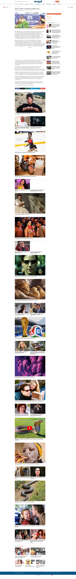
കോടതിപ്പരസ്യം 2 (49, 18)
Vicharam (26, 4)
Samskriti (54, 4)
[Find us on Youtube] (19, 1)
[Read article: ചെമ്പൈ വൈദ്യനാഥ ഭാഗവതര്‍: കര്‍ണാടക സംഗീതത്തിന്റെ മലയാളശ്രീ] (40, 562)
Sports (31, 4)
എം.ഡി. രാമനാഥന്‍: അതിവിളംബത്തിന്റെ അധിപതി (30, 566)
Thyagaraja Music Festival (31, 85)
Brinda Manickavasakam (20, 85)
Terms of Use (50, 572)
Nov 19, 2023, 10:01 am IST (26, 10)
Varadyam (18, 6)
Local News (48, 4)
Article (37, 563)
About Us (44, 572)
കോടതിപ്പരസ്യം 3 (49, 20)
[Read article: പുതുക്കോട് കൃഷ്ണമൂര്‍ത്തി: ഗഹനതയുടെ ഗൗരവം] (19, 562)
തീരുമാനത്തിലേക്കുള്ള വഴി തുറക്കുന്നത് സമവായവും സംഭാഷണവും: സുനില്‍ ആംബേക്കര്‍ (56, 26)
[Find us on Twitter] (17, 1)
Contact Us (47, 572)
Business (58, 4)
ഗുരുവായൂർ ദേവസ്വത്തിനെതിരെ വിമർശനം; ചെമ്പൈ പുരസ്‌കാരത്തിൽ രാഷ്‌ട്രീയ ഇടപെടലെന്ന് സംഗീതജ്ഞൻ (21, 556)
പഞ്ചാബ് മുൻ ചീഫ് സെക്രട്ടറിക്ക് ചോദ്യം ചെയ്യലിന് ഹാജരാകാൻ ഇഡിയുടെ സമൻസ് (56, 47)
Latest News (20, 4)
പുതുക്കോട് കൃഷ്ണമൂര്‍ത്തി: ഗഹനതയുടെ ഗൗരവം (18, 566)
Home (15, 6)
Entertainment (37, 4)
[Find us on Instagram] (16, 1)
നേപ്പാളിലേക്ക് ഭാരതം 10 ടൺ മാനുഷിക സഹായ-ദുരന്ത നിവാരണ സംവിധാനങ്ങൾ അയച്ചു (56, 68)
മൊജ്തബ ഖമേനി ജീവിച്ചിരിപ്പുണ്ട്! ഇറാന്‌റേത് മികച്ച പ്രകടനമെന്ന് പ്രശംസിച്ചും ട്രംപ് (56, 42)
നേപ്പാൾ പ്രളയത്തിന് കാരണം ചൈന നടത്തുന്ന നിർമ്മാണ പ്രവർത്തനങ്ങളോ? (56, 57)
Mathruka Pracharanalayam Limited (19, 572)
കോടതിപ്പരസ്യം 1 (49, 16)
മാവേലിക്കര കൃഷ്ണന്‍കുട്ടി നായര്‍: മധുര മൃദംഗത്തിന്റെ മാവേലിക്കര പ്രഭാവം (36, 556)
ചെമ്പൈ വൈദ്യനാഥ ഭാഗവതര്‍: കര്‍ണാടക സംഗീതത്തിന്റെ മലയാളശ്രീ (40, 566)
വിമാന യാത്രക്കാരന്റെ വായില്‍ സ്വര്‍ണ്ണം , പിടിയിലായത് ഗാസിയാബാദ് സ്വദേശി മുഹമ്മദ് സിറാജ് (56, 52)
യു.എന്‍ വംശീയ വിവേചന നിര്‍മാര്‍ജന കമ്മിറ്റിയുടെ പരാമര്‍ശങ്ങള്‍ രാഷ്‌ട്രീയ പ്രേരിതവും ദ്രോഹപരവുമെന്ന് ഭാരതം (56, 63)
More (43, 4)
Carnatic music (25, 85)
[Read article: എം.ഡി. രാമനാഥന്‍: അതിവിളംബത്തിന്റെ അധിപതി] (30, 562)
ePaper (58, 1)
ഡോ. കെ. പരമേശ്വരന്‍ (19, 10)
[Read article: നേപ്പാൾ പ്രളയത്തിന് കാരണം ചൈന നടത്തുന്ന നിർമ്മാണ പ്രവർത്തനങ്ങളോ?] (49, 57)
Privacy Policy (54, 572)
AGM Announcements (58, 572)
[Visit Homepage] (38, 1)
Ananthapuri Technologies (21, 573)
